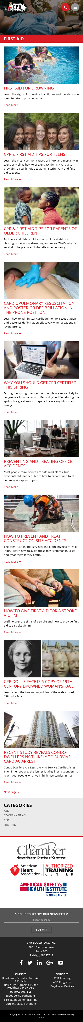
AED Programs (62, 982)
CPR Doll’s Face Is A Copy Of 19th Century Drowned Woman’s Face (39, 684)
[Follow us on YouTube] (60, 963)
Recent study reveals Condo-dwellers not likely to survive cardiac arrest (37, 757)
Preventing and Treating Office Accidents (38, 463)
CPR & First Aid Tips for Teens (34, 154)
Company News (15, 815)
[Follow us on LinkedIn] (39, 963)
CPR (6, 820)
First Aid (10, 824)
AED (6, 810)
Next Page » (11, 792)
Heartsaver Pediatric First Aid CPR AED (21, 979)
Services (62, 974)
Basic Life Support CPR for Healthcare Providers (21, 986)
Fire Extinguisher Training (20, 999)
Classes (20, 974)
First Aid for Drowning (29, 88)
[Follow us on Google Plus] (49, 963)
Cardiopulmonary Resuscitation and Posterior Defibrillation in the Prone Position (39, 308)
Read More (11, 105)
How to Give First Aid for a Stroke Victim (40, 613)
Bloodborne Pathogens (21, 995)
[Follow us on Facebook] (21, 963)
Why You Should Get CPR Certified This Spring (40, 385)
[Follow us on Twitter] (29, 963)
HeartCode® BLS (20, 991)
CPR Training (62, 978)
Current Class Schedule (21, 1003)
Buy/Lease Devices (62, 986)
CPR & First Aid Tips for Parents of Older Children (40, 231)
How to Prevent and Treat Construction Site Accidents (35, 538)
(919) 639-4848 (65, 7)
